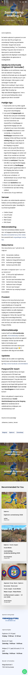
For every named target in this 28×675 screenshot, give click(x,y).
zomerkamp (20, 432)
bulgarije (4, 432)
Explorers (14, 8)
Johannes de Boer (10, 20)
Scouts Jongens (14, 544)
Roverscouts (14, 586)
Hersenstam (7, 586)
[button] (24, 671)
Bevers (16, 583)
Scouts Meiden (8, 547)
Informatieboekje (13, 335)
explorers (11, 432)
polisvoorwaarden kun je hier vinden (15, 235)
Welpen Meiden (17, 591)
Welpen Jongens (8, 591)
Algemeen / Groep (8, 583)
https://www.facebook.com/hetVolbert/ (15, 364)
